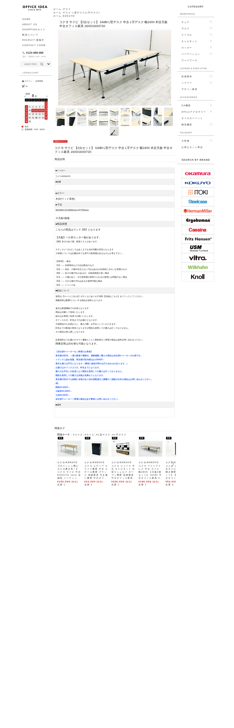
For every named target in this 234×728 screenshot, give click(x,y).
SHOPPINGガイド (34, 29)
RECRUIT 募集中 (33, 40)
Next (46, 96)
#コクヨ (78, 434)
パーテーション (190, 54)
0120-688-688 (34, 52)
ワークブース (189, 60)
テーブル (186, 35)
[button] (61, 67)
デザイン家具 (189, 89)
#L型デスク (103, 434)
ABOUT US (29, 24)
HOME (26, 19)
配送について (30, 34)
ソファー (186, 83)
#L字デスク (119, 434)
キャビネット (189, 41)
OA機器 (186, 105)
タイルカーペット (192, 118)
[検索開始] (41, 64)
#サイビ (89, 434)
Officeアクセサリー (193, 112)
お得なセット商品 (192, 147)
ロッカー (186, 47)
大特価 (185, 141)
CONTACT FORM (34, 45)
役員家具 (186, 76)
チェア (185, 22)
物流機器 (186, 124)
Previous (24, 96)
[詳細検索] (48, 64)
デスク (185, 28)
